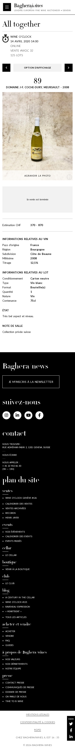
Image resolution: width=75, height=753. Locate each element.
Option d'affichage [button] (37, 67)
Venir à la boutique (17, 569)
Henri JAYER (12, 517)
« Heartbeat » (13, 611)
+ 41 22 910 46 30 (11, 465)
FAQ (7, 640)
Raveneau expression (17, 606)
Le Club (10, 583)
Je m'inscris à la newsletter (31, 381)
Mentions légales (37, 714)
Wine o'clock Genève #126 (21, 497)
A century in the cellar (20, 597)
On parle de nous (15, 696)
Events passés (13, 541)
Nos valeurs (12, 659)
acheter (10, 631)
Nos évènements (15, 531)
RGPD (37, 729)
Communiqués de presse (19, 687)
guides (9, 645)
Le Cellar (11, 555)
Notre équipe (13, 668)
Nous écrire (9, 455)
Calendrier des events (18, 536)
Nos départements (16, 664)
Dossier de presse (15, 692)
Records (10, 513)
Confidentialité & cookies (37, 722)
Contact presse (14, 682)
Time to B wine (14, 701)
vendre (9, 636)
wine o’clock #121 (16, 602)
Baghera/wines (42, 6)
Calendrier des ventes (18, 503)
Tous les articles (15, 617)
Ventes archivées (15, 508)
